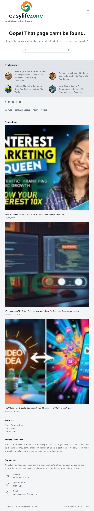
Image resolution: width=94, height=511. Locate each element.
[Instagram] (13, 102)
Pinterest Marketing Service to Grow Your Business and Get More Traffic (29, 89)
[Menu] (88, 11)
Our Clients (10, 428)
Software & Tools (22, 110)
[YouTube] (20, 102)
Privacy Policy (83, 506)
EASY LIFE (8, 110)
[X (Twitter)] (9, 102)
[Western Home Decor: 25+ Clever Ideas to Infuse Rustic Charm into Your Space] (52, 76)
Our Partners (10, 431)
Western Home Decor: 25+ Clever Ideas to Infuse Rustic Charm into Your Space (73, 76)
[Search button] (68, 50)
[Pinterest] (17, 102)
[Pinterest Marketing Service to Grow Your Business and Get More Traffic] (8, 89)
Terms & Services (69, 506)
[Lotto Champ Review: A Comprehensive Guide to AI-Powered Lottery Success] (52, 89)
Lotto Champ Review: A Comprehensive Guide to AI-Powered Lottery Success (71, 89)
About (35, 110)
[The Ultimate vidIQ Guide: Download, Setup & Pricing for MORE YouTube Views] (47, 361)
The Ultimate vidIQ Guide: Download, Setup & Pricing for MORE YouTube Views (38, 408)
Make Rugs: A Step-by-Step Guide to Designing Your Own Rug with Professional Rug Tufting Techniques (29, 76)
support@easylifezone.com (25, 494)
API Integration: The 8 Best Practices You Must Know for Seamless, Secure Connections (42, 311)
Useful (44, 110)
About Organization (14, 425)
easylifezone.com (21, 477)
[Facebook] (5, 102)
